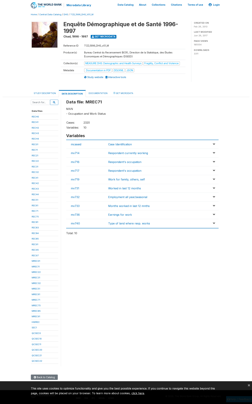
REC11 (35, 149)
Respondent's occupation (124, 162)
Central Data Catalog (50, 14)
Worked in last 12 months (124, 188)
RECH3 (35, 133)
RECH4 (35, 138)
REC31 (35, 166)
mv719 (75, 179)
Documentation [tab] (98, 93)
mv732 (75, 197)
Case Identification (120, 144)
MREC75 (36, 305)
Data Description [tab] (72, 93)
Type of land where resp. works (129, 223)
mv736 (75, 214)
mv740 (75, 223)
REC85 (35, 238)
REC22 (35, 161)
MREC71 (36, 299)
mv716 (75, 162)
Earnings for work (120, 214)
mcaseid (76, 144)
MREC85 (36, 311)
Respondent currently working (128, 153)
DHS (66, 14)
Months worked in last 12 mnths (129, 206)
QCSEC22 (37, 360)
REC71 (35, 211)
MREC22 (36, 272)
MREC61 (36, 294)
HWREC (36, 322)
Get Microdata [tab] (124, 93)
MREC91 (36, 316)
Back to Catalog (45, 377)
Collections (158, 4)
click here (137, 393)
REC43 (35, 188)
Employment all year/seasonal (127, 197)
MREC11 (36, 266)
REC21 (35, 155)
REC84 (35, 233)
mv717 (75, 170)
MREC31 (36, 277)
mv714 (75, 153)
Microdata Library (79, 5)
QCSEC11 (36, 344)
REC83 (35, 227)
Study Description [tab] (45, 93)
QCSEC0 (36, 333)
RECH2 (35, 127)
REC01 (35, 144)
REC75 (35, 216)
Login (216, 4)
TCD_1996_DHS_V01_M (81, 14)
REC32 (35, 172)
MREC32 (36, 283)
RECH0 (35, 116)
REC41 (35, 177)
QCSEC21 (37, 355)
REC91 (35, 244)
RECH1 (35, 122)
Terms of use (195, 4)
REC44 (35, 194)
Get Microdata (105, 36)
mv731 (75, 188)
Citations (176, 4)
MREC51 (36, 288)
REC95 (35, 249)
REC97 (35, 255)
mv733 (75, 206)
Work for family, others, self (126, 179)
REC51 (35, 199)
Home (34, 14)
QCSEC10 (37, 338)
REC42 (35, 183)
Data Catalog (126, 4)
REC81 (35, 222)
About (142, 4)
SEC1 (34, 327)
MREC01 (36, 261)
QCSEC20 (37, 349)
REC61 (35, 205)
